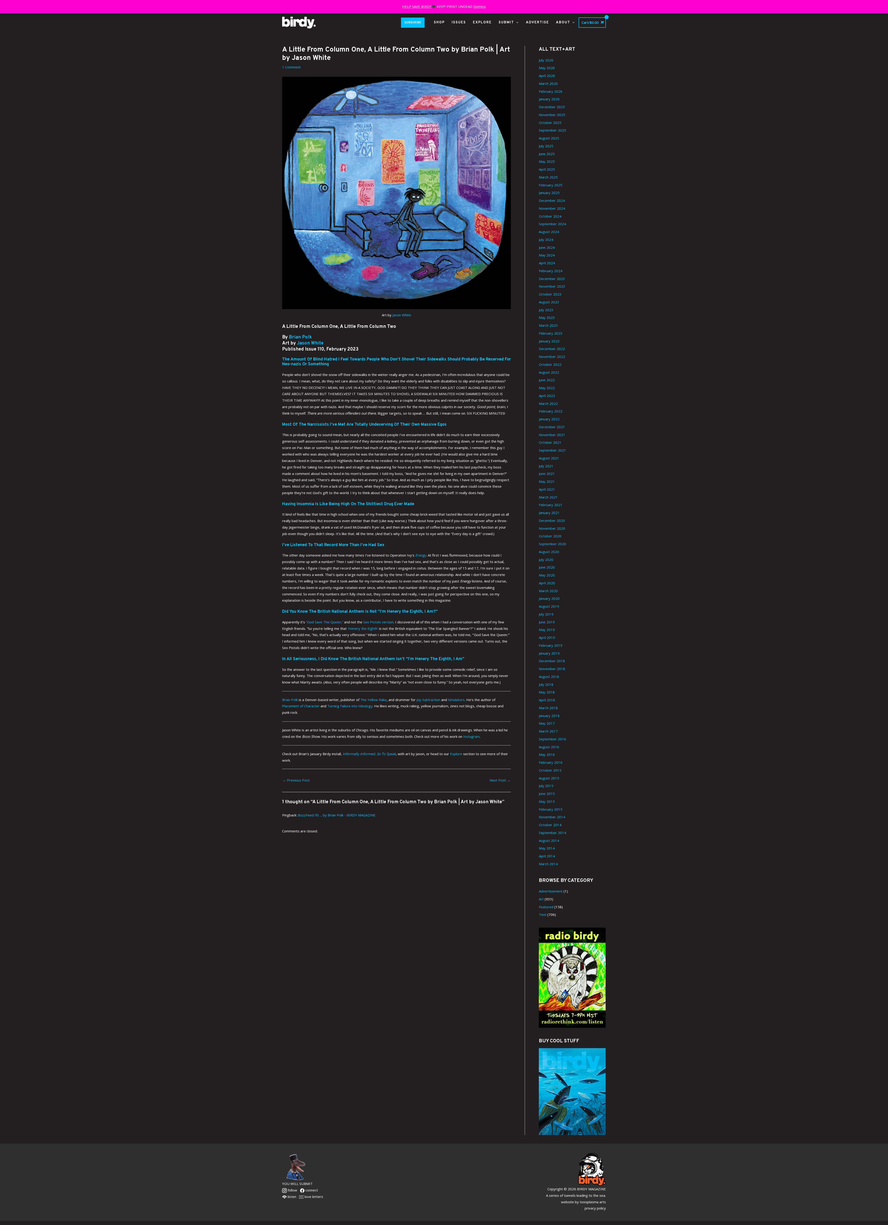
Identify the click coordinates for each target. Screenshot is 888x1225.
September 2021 (552, 450)
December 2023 (552, 278)
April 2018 (547, 700)
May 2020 (547, 575)
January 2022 (549, 419)
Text (542, 914)
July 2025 (546, 146)
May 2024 (547, 255)
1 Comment (291, 67)
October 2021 (550, 442)
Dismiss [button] (479, 6)
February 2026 (550, 91)
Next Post (500, 780)
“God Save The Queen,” (324, 622)
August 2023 (549, 302)
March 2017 (548, 731)
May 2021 (547, 481)
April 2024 (547, 263)
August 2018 (549, 676)
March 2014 (548, 864)
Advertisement (551, 891)
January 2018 (549, 715)
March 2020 (548, 590)
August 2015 (549, 778)
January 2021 (549, 512)
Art (541, 899)
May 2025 (547, 161)
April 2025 (547, 169)
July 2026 (546, 60)
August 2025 (549, 138)
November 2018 (552, 668)
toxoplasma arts (593, 1202)
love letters (313, 1196)
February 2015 (550, 809)
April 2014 (547, 856)
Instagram (471, 736)
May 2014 (547, 848)
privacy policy (595, 1208)
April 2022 (547, 395)
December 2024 (552, 200)
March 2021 (548, 497)
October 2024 (550, 216)
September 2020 (552, 544)
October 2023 (550, 294)
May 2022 (547, 387)
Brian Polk (300, 337)
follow (292, 1190)
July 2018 (546, 684)
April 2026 (547, 75)
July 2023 (546, 310)
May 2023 (547, 317)
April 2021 (547, 489)
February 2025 (550, 185)
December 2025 (552, 107)
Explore (456, 753)
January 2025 (549, 192)
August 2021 (549, 458)
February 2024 (550, 270)
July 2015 (546, 785)
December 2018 (552, 661)
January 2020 (549, 598)
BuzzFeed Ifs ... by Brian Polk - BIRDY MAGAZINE (337, 815)
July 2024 (546, 239)
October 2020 (550, 536)
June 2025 (547, 153)
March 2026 (548, 83)
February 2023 (550, 333)
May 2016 (547, 754)
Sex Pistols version (378, 622)
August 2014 (549, 840)
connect (311, 1190)
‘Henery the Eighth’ (363, 628)
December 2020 (552, 520)
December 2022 (552, 348)
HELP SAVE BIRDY (417, 6)
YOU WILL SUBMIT (297, 1183)
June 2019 (547, 622)
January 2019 (549, 653)
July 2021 (546, 466)
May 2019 (547, 629)
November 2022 (552, 356)
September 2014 (552, 832)
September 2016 (552, 739)
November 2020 (552, 528)
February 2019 (550, 645)
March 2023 (548, 325)
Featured (546, 907)
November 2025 (552, 114)
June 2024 (547, 247)
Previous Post (296, 780)
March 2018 (548, 707)
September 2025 (552, 130)
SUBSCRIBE (412, 23)
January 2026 (549, 99)
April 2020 (547, 583)
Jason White (401, 315)
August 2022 (549, 372)
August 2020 (549, 551)
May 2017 (547, 723)
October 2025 (550, 122)
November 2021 (552, 434)
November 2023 (552, 286)
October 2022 (550, 364)
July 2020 (546, 559)
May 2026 (547, 67)
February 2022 (550, 411)
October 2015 (550, 770)
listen (291, 1196)
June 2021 (547, 473)
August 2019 (549, 606)
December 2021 (552, 427)
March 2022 (548, 403)
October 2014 (550, 824)
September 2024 (552, 224)
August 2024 (549, 231)
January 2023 (549, 341)
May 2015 (547, 801)
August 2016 (549, 747)
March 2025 (548, 177)
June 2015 (547, 793)
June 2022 (547, 380)
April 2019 (547, 637)
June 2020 (547, 567)
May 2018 (547, 692)
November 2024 (552, 208)
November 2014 (552, 817)
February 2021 (550, 504)
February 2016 (550, 762)
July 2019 (546, 614)
